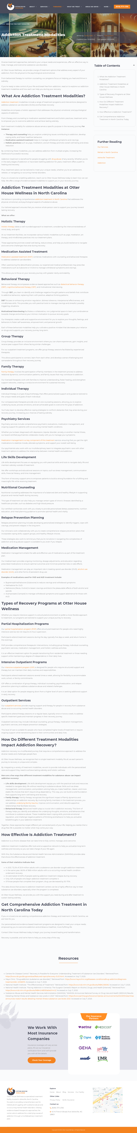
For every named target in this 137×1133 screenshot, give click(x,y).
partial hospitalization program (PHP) (20, 629)
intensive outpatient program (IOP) (19, 667)
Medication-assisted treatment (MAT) (17, 257)
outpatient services (13, 706)
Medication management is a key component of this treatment (28, 440)
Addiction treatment (10, 102)
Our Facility (79, 1092)
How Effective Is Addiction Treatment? (115, 112)
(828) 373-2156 (122, 7)
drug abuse (56, 159)
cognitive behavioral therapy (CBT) (21, 287)
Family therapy (7, 372)
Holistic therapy (7, 227)
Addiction (102, 163)
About (32, 7)
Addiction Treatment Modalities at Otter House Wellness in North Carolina (113, 87)
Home (3, 24)
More (106, 7)
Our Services (103, 147)
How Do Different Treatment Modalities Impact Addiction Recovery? (111, 104)
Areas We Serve (91, 7)
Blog (64, 1092)
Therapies (57, 7)
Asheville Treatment (106, 158)
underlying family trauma (27, 803)
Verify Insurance (68, 1100)
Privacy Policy (55, 1100)
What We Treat (73, 7)
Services (44, 7)
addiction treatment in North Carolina (51, 199)
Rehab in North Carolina (108, 152)
